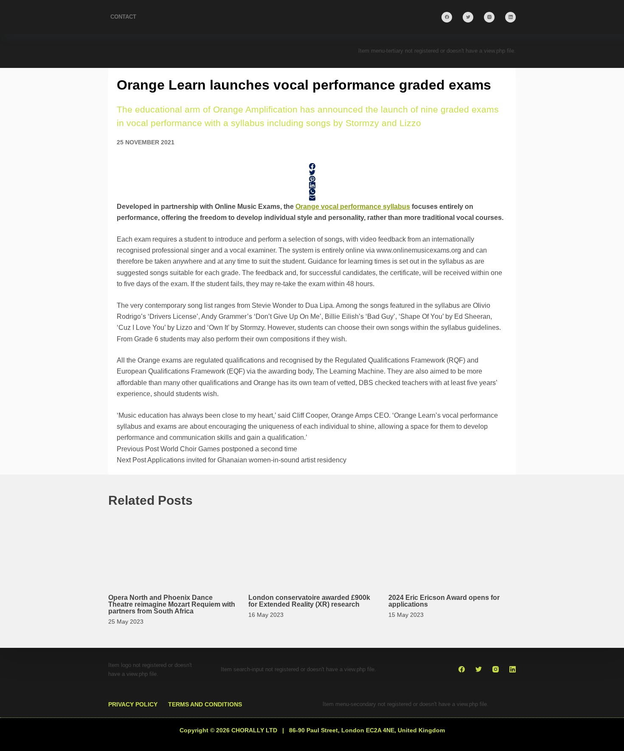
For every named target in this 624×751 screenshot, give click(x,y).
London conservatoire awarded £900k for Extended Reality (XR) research (309, 601)
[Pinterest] (312, 179)
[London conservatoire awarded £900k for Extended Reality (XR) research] (312, 549)
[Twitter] (468, 17)
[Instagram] (489, 17)
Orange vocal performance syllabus (352, 206)
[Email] (312, 198)
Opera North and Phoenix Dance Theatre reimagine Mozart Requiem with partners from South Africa (171, 604)
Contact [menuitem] (123, 17)
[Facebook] (446, 17)
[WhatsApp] (312, 191)
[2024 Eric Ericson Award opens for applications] (452, 549)
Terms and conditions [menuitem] (205, 704)
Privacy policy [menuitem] (132, 704)
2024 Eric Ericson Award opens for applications (444, 601)
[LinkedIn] (510, 17)
